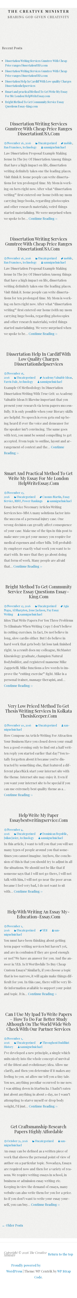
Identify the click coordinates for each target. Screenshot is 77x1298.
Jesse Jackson (37, 610)
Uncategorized (47, 143)
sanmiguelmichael (55, 147)
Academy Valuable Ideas (57, 377)
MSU (18, 501)
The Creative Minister (38, 11)
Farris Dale (11, 382)
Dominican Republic (54, 834)
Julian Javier (11, 838)
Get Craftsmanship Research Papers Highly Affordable (38, 1129)
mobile (68, 143)
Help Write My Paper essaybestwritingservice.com (38, 817)
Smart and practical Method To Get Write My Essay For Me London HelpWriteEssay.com (38, 478)
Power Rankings (32, 501)
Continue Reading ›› (42, 218)
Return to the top (60, 1254)
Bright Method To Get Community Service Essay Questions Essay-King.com (38, 591)
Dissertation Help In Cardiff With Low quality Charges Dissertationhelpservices (38, 359)
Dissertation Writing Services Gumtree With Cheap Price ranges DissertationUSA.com (38, 129)
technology (30, 147)
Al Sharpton (19, 610)
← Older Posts (12, 1225)
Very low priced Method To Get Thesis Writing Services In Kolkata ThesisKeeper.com (38, 711)
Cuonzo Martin (51, 497)
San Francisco (12, 147)
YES (44, 930)
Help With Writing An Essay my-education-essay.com (38, 914)
